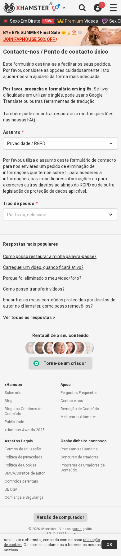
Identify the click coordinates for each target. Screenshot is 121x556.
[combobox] (56, 143)
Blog (8, 401)
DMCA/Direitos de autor (25, 473)
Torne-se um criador (64, 363)
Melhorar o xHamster (78, 417)
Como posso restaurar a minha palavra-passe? (49, 256)
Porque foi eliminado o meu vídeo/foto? (42, 278)
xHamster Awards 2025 (25, 430)
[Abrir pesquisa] (82, 7)
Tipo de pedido (18, 203)
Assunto (11, 132)
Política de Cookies (21, 465)
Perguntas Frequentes (78, 393)
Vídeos (81, 21)
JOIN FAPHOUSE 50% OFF (29, 39)
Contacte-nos (71, 401)
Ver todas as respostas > (29, 317)
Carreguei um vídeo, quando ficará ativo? (43, 267)
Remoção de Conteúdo (79, 409)
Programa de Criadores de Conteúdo (82, 467)
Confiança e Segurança (24, 497)
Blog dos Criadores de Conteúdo (23, 411)
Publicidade (14, 422)
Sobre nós (13, 393)
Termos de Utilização (23, 449)
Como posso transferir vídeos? (34, 289)
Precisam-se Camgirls (79, 449)
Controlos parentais (21, 481)
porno (77, 529)
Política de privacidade (23, 457)
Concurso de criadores (79, 457)
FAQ (31, 119)
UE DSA (11, 489)
